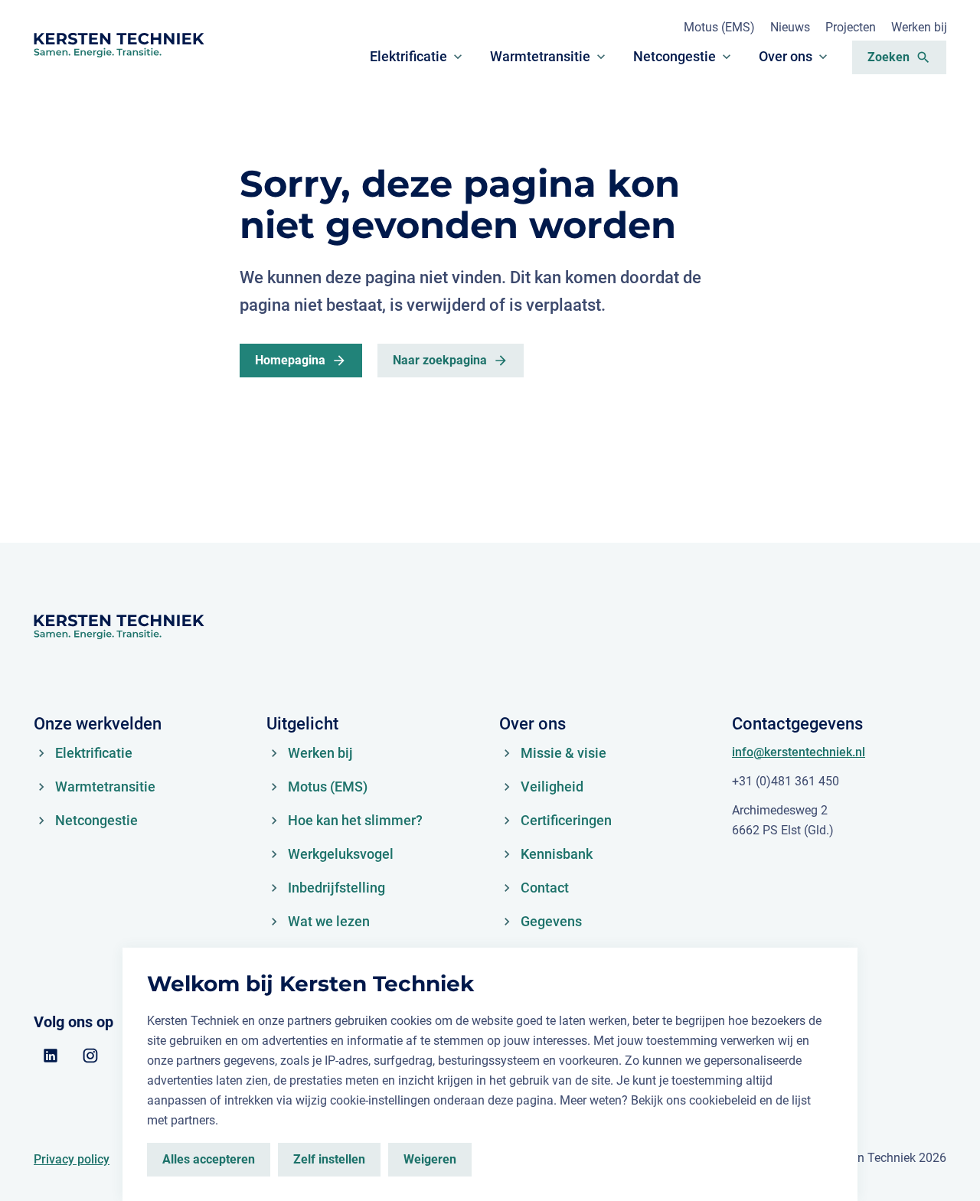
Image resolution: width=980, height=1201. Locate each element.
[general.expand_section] (458, 56)
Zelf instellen (329, 1159)
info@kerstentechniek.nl (798, 752)
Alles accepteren (208, 1159)
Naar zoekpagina (440, 360)
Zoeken (888, 57)
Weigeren (429, 1159)
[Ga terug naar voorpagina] (119, 45)
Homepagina (290, 360)
